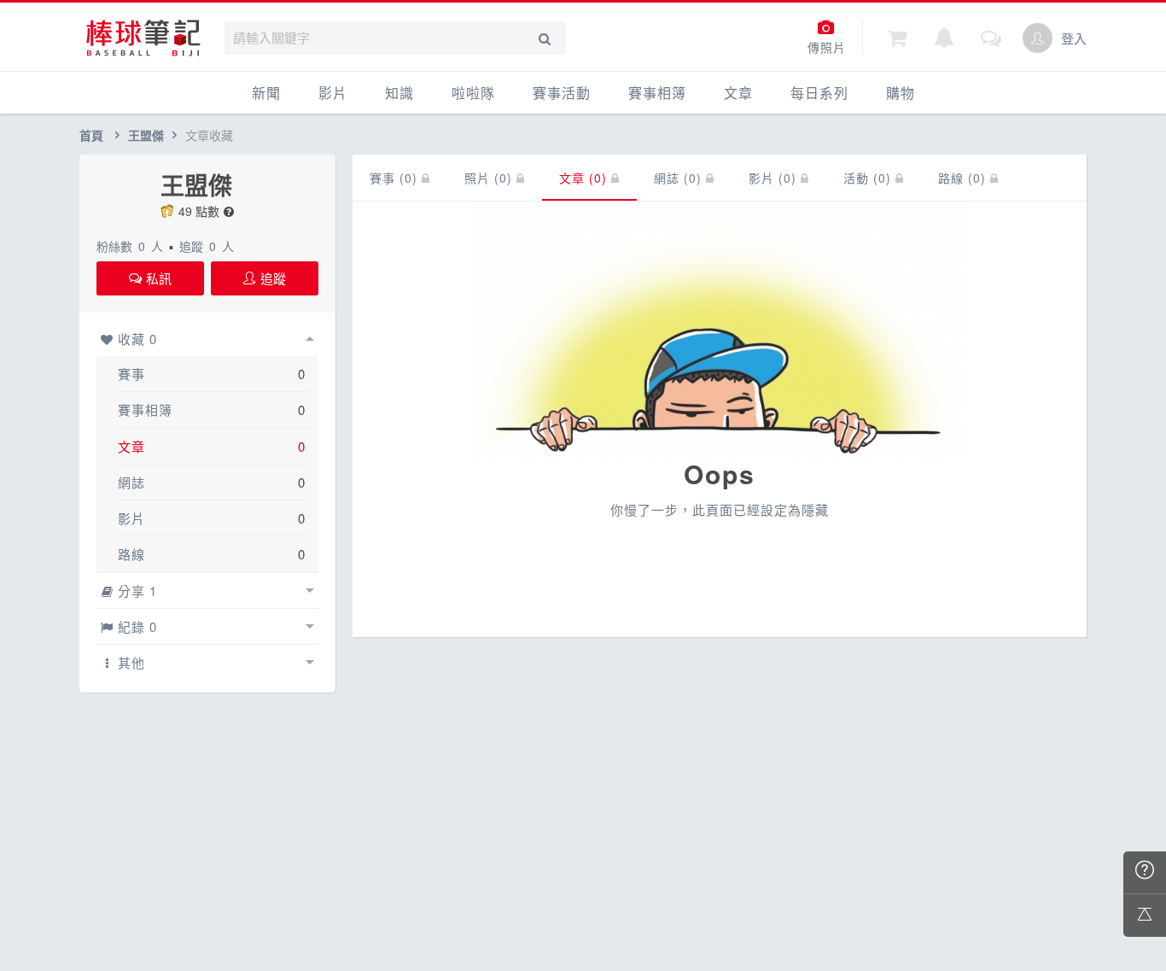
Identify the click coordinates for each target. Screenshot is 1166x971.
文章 (738, 92)
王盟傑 (146, 134)
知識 (399, 92)
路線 (131, 554)
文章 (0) (585, 177)
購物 (900, 92)
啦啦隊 (473, 92)
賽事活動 (562, 92)
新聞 (266, 92)
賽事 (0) (396, 177)
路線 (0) (964, 177)
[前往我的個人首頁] (1037, 38)
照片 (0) (490, 177)
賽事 (131, 373)
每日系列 (819, 92)
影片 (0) (775, 177)
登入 (1074, 38)
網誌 (131, 482)
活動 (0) (869, 177)
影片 (332, 92)
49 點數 (198, 211)
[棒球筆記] (143, 38)
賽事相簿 (657, 92)
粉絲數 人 (129, 245)
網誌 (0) (680, 177)
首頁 (91, 134)
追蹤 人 (206, 245)
